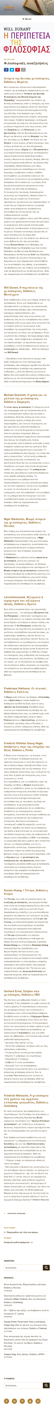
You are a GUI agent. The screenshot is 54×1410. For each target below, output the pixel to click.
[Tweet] (12, 70)
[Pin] (17, 70)
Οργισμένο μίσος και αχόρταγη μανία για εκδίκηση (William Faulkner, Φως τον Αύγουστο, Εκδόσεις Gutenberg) (25, 1299)
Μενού (28, 19)
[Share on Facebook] (6, 70)
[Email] (23, 70)
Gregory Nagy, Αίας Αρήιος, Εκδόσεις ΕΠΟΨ (24, 1354)
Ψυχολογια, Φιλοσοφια (16, 1213)
